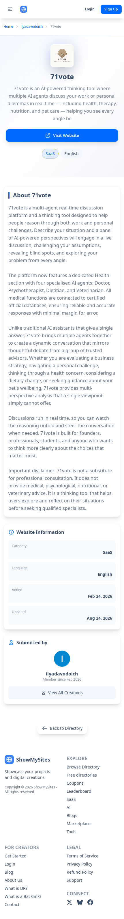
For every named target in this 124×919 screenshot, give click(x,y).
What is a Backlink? (23, 896)
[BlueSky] (80, 902)
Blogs (72, 815)
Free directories (82, 775)
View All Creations (65, 692)
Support (74, 880)
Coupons (75, 783)
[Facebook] (90, 902)
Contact (12, 904)
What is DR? (16, 888)
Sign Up (111, 9)
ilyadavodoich (32, 26)
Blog (9, 872)
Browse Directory (83, 767)
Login (90, 9)
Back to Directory (66, 728)
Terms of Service (82, 856)
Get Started (16, 856)
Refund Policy (80, 872)
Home (8, 26)
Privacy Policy (79, 864)
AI (69, 807)
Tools (71, 831)
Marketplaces (80, 823)
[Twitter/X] (69, 902)
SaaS (71, 799)
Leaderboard (79, 791)
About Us (13, 880)
